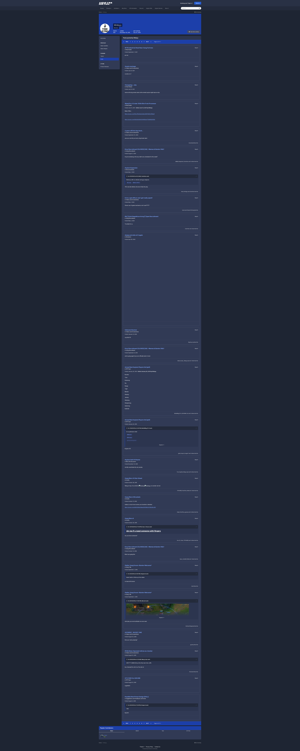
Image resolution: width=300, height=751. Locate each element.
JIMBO (176, 161)
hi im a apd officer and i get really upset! (138, 198)
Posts (102, 59)
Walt (188, 490)
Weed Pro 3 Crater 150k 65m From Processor (140, 103)
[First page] (124, 42)
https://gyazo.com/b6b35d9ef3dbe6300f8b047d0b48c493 (140, 507)
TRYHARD (179, 490)
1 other (192, 360)
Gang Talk (128, 567)
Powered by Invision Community (150, 748)
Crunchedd (191, 143)
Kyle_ (182, 360)
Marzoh (144, 600)
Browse (109, 8)
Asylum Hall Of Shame (132, 460)
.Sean (193, 228)
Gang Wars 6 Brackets (132, 497)
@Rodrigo (129, 437)
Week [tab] (111, 730)
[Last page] (151, 42)
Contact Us (157, 746)
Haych (182, 453)
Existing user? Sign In (186, 3)
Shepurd (143, 705)
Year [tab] (163, 730)
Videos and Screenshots (132, 68)
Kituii (182, 191)
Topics (102, 56)
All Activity (103, 38)
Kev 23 (178, 540)
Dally (178, 512)
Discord (141, 8)
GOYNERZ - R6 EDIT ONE (133, 632)
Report (196, 47)
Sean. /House (145, 526)
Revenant (191, 671)
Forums (102, 8)
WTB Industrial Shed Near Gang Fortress (139, 48)
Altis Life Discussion (131, 461)
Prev (127, 41)
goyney (186, 512)
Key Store (124, 8)
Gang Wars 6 (129, 518)
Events (127, 480)
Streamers (128, 237)
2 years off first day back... (134, 131)
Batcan (179, 360)
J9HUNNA (184, 413)
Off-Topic (128, 369)
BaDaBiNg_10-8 (177, 413)
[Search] (199, 8)
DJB (187, 626)
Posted (131, 52)
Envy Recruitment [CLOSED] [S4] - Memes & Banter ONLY (144, 149)
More (166, 8)
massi (105, 735)
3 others (192, 161)
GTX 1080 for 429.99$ (132, 678)
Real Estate (129, 49)
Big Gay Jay (191, 342)
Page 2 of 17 (157, 41)
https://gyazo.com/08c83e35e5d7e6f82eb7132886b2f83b (140, 119)
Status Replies (104, 48)
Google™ (186, 453)
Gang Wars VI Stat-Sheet (133, 478)
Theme (142, 746)
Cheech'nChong (190, 210)
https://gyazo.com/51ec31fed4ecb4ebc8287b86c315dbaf (140, 114)
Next (147, 41)
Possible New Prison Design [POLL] (137, 697)
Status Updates (104, 45)
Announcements (130, 169)
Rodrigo (186, 191)
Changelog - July (131, 85)
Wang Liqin (186, 360)
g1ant (179, 453)
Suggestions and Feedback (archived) (136, 698)
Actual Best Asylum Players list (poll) (137, 367)
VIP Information (133, 8)
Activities (116, 8)
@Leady (129, 182)
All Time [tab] (188, 730)
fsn (187, 413)
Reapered (181, 161)
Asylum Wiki (149, 8)
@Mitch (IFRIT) (136, 182)
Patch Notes (129, 86)
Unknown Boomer (131, 330)
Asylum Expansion (131, 168)
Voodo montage (130, 66)
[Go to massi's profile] (102, 736)
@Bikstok (129, 434)
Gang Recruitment (130, 151)
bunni (183, 210)
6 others (192, 472)
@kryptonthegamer (131, 440)
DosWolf (185, 559)
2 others (192, 413)
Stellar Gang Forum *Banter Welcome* (138, 565)
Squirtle (181, 472)
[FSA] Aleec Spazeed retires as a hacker (138, 651)
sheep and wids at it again (134, 235)
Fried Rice (184, 490)
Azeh (192, 586)
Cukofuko (186, 161)
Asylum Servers (158, 8)
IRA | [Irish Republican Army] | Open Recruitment (141, 216)
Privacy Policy (149, 746)
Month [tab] (137, 730)
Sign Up (198, 3)
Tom (178, 472)
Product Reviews (105, 66)
